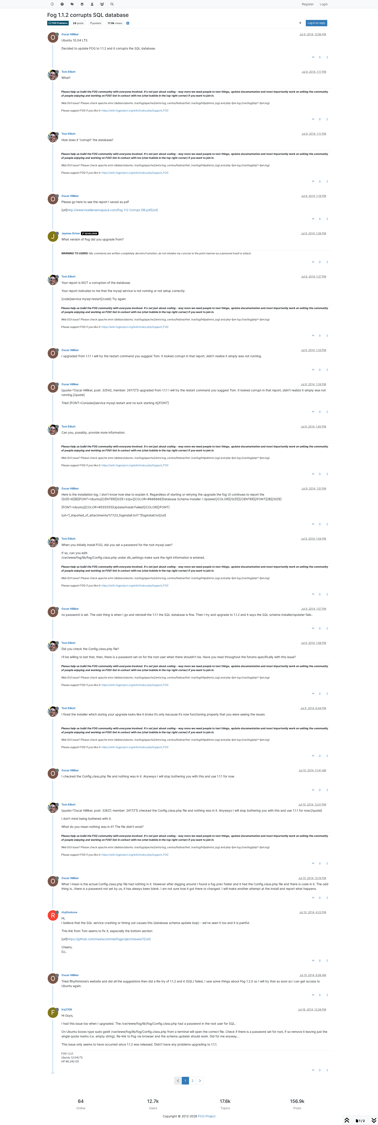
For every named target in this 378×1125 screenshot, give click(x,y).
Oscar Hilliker (70, 34)
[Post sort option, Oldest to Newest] (300, 23)
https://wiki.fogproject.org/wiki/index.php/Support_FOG (135, 110)
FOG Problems (59, 23)
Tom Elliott (68, 71)
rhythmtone (69, 912)
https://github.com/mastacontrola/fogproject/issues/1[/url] (108, 939)
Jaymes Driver (70, 233)
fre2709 (66, 1009)
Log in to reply (316, 23)
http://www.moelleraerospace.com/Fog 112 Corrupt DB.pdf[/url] (112, 210)
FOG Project (206, 1116)
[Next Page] (200, 1080)
